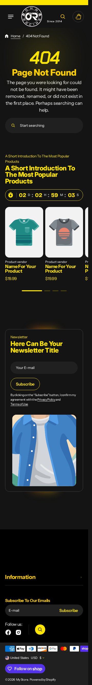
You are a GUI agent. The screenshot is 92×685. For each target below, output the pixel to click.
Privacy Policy (46, 399)
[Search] (13, 125)
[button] (10, 16)
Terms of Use (19, 404)
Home (15, 36)
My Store (22, 679)
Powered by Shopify (43, 679)
